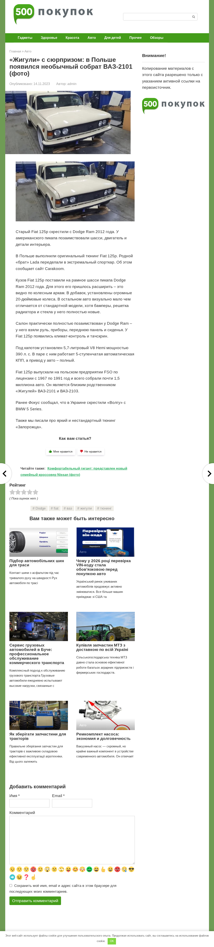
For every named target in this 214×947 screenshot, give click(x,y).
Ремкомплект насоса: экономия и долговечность (103, 736)
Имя (14, 796)
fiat (56, 508)
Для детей (112, 37)
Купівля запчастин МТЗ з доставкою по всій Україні (102, 647)
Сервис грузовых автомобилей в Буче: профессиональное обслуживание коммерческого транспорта (36, 654)
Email (58, 796)
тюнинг (106, 508)
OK (112, 941)
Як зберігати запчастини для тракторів (37, 736)
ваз (69, 508)
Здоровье (49, 37)
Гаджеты (25, 37)
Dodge (41, 508)
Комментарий (22, 812)
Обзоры (156, 37)
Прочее (135, 37)
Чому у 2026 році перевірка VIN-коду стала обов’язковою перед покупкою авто (103, 567)
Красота (72, 37)
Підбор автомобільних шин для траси (36, 563)
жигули (86, 508)
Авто (92, 37)
